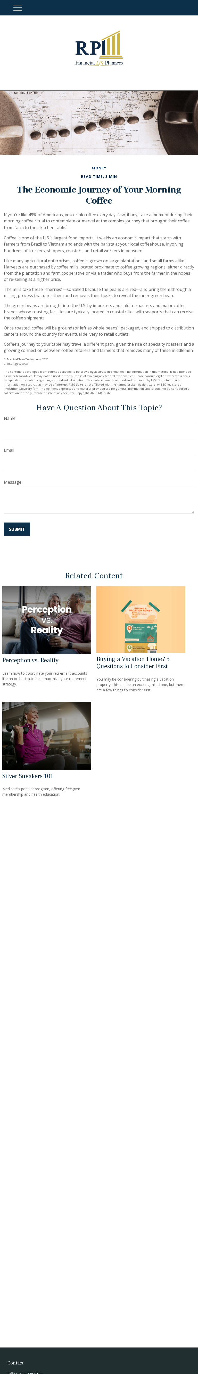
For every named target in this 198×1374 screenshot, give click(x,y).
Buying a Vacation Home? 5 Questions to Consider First (133, 663)
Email (9, 450)
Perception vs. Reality (30, 660)
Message (12, 482)
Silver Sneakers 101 (27, 776)
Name (9, 418)
